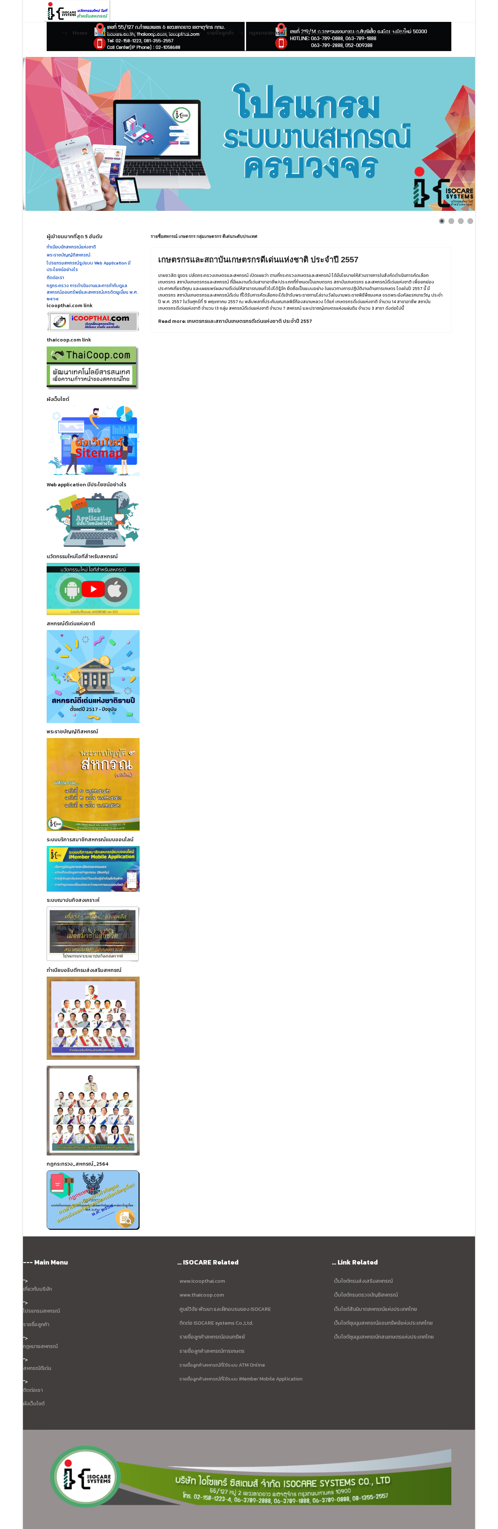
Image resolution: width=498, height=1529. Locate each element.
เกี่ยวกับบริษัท (37, 1289)
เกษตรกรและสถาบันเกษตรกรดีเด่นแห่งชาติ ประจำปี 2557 (258, 259)
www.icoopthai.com (202, 1281)
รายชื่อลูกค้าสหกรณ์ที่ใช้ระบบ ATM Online (222, 1364)
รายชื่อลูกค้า (220, 33)
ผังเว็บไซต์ (394, 33)
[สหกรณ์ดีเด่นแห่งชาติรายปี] (93, 676)
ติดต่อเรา (356, 33)
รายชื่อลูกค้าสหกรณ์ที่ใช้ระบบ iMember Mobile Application (241, 1378)
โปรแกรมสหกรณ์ (171, 33)
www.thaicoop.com (201, 1295)
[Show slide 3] (461, 221)
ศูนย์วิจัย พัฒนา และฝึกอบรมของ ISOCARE (225, 1309)
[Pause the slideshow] (453, 134)
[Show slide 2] (451, 221)
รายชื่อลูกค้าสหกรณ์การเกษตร (212, 1351)
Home (80, 33)
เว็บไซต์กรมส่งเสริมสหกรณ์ (363, 1281)
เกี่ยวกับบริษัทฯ (120, 33)
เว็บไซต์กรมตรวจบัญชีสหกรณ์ (365, 1295)
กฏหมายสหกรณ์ (40, 1346)
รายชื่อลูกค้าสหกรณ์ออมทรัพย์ (212, 1337)
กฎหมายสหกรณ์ (267, 33)
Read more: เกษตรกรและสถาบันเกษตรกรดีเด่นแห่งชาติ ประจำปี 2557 (235, 321)
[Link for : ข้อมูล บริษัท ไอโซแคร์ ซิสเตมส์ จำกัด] (249, 134)
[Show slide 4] (470, 221)
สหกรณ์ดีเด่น (316, 33)
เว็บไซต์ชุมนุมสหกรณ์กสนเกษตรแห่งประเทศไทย (384, 1337)
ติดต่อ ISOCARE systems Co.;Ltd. (216, 1323)
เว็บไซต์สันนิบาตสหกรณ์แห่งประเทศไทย (375, 1309)
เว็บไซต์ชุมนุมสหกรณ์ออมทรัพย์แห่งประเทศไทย (383, 1323)
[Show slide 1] (442, 221)
